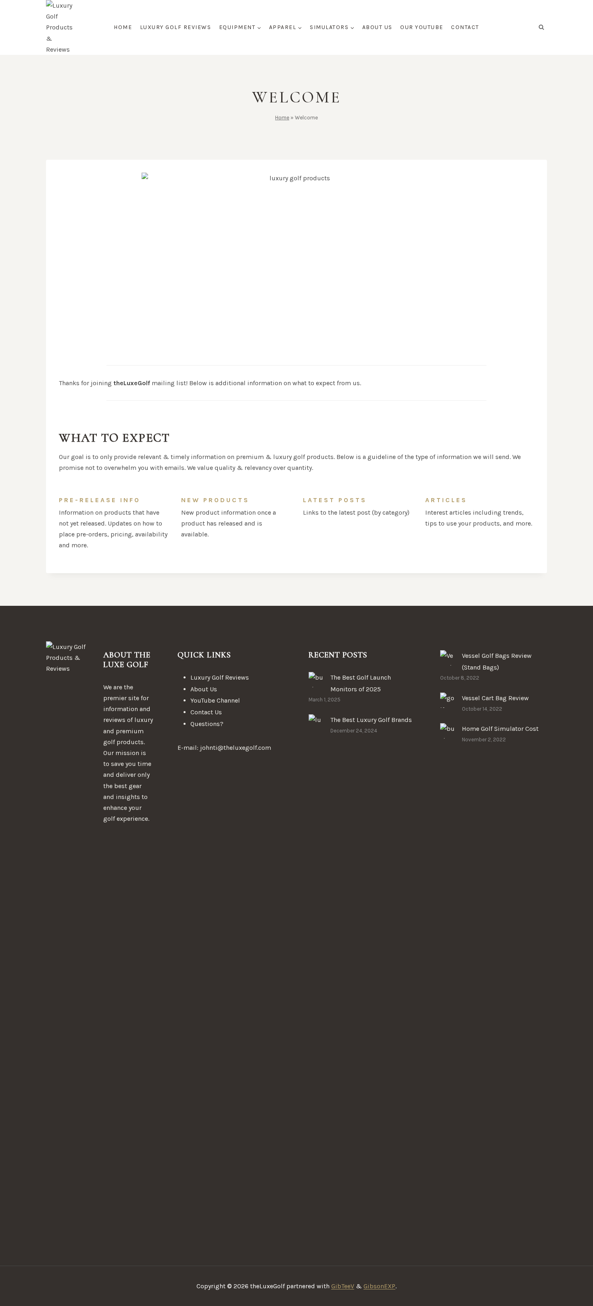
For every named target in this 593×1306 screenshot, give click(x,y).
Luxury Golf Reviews (175, 27)
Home (123, 27)
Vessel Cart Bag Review (495, 698)
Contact (465, 27)
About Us (377, 27)
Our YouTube (421, 27)
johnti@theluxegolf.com (235, 747)
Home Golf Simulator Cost (500, 728)
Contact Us (206, 712)
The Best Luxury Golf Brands (371, 720)
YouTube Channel (215, 700)
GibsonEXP (379, 1286)
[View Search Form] (541, 27)
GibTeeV (342, 1286)
